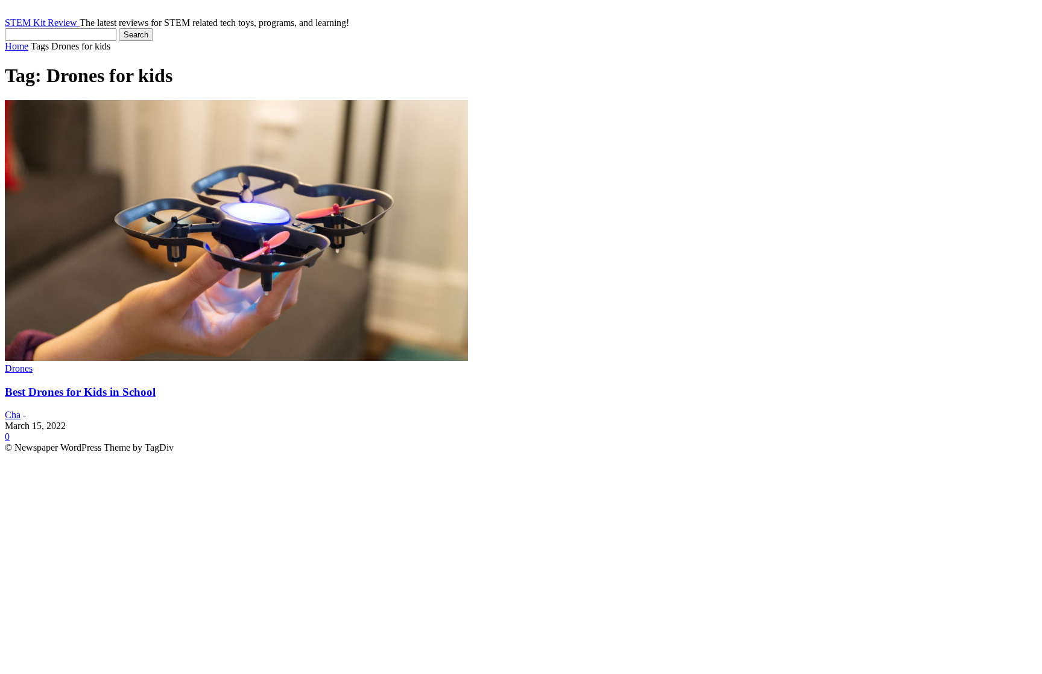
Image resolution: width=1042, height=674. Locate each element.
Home (16, 46)
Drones (19, 368)
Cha (13, 415)
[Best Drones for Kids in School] (236, 357)
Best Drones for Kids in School (80, 392)
